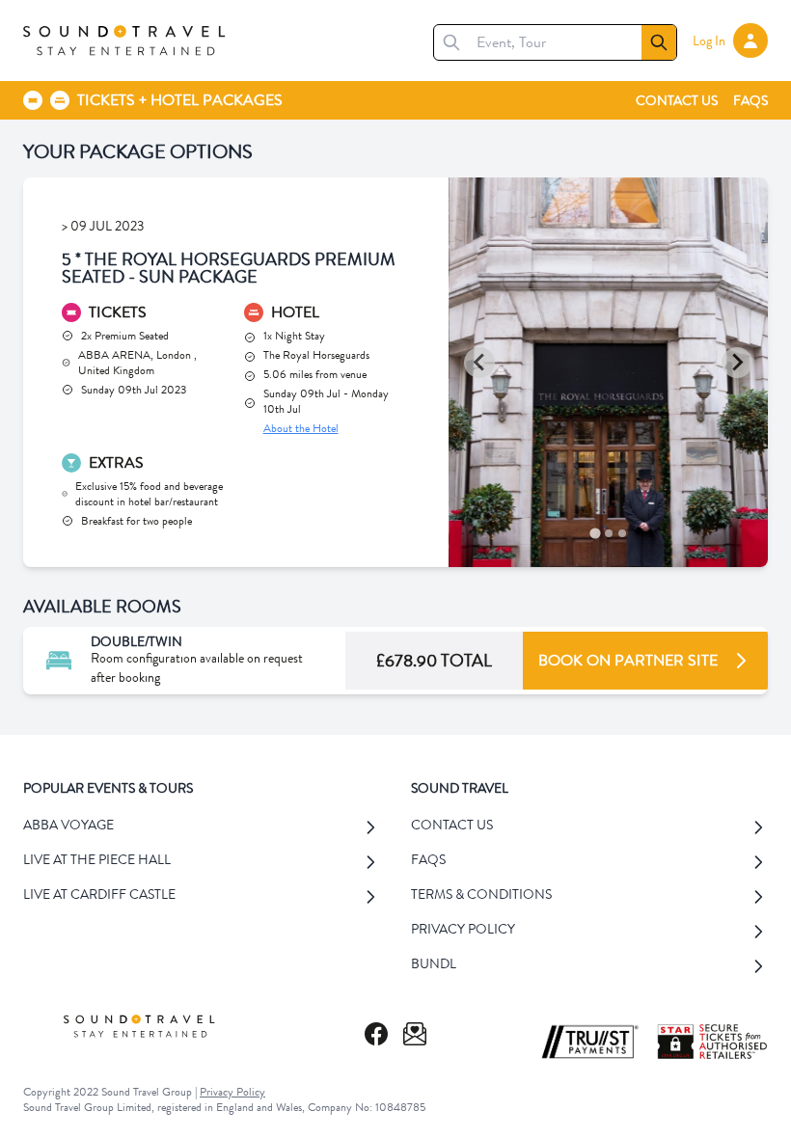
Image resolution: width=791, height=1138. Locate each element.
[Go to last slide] (479, 362)
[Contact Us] (414, 1033)
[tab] (594, 533)
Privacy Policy (232, 1091)
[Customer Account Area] (750, 40)
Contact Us (677, 100)
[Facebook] (376, 1033)
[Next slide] (737, 362)
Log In (709, 40)
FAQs (750, 100)
